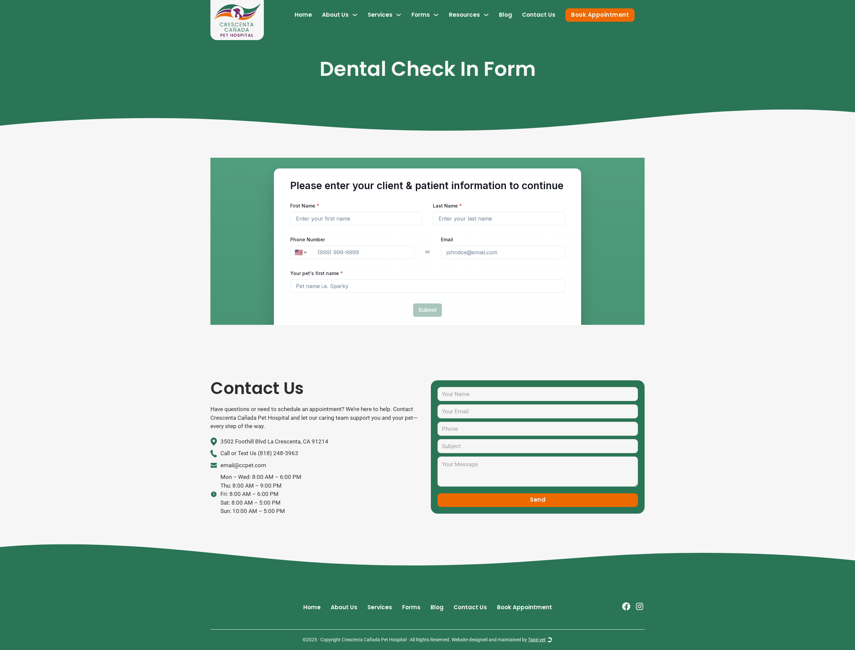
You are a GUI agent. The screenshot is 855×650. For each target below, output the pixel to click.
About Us (335, 15)
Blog (505, 15)
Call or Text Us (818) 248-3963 (259, 453)
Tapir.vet (537, 639)
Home (303, 15)
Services (379, 607)
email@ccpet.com (243, 465)
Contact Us (538, 15)
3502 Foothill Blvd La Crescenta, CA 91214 (274, 441)
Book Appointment (600, 15)
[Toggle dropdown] (355, 15)
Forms (420, 15)
